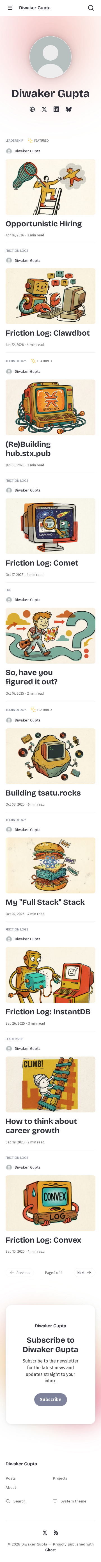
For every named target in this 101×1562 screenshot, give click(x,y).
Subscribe (50, 1399)
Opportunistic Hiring (44, 224)
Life (8, 590)
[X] (44, 109)
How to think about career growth (41, 1126)
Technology (16, 361)
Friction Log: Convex (43, 1240)
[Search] (90, 7)
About (11, 1487)
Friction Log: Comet (42, 563)
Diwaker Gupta (27, 151)
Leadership (14, 141)
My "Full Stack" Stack (45, 902)
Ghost (50, 1550)
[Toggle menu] (10, 7)
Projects (60, 1478)
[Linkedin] (56, 108)
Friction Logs (17, 251)
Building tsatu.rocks (43, 793)
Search (19, 1501)
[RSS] (56, 1532)
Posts (11, 1478)
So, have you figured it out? (32, 677)
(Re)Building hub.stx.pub (28, 449)
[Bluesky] (69, 108)
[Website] (32, 108)
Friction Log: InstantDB (48, 1012)
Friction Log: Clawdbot (48, 333)
